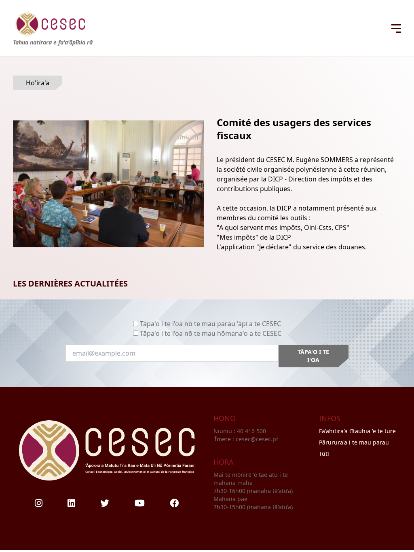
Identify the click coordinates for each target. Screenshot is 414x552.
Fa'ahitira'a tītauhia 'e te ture (357, 431)
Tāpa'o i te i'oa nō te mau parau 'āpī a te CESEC (210, 323)
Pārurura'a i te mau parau (354, 442)
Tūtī (324, 453)
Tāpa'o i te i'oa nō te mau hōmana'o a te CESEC (210, 333)
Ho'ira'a (37, 82)
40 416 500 (252, 431)
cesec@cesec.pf (257, 439)
